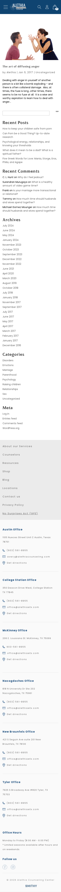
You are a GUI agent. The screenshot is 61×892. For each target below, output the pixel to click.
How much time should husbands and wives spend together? (29, 200)
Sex (5, 394)
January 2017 (10, 340)
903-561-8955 (16, 646)
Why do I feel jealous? (31, 177)
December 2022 (12, 259)
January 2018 (10, 297)
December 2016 (12, 345)
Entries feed (10, 418)
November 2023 (12, 244)
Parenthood (9, 374)
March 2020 (9, 278)
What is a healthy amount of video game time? (27, 183)
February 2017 (11, 335)
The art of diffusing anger (21, 66)
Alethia (11, 72)
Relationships (10, 389)
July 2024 (8, 225)
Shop (6, 471)
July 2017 (8, 312)
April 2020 (8, 273)
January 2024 (11, 240)
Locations (10, 488)
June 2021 (8, 268)
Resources (11, 463)
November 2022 (12, 264)
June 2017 (8, 316)
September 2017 (12, 307)
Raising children (12, 384)
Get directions (17, 562)
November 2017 (12, 302)
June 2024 (9, 230)
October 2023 (11, 249)
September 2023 (12, 254)
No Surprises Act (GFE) (20, 513)
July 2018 (8, 292)
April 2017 (8, 326)
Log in (6, 413)
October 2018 (10, 288)
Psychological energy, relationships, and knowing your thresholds (26, 143)
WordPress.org (11, 428)
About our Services (17, 446)
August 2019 (10, 283)
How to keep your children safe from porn (27, 128)
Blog (6, 479)
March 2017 (9, 331)
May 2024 (8, 235)
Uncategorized (45, 72)
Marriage (8, 370)
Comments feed (13, 423)
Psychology (9, 379)
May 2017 (8, 321)
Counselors (11, 454)
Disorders (8, 360)
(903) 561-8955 (17, 550)
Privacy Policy (13, 505)
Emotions (8, 365)
